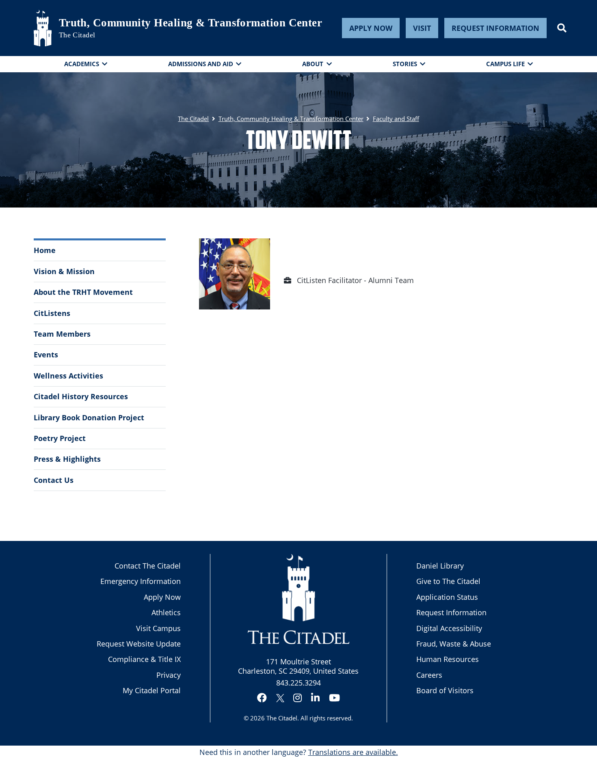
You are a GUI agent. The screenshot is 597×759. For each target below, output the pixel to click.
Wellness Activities (68, 376)
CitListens (52, 313)
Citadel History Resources (81, 396)
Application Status (447, 597)
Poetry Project (60, 438)
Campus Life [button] (505, 64)
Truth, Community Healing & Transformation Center (190, 23)
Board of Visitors (445, 690)
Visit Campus (158, 628)
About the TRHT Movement (83, 292)
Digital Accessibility (449, 628)
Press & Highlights (67, 459)
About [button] (312, 64)
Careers (429, 675)
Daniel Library (440, 566)
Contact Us (54, 480)
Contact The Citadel (148, 566)
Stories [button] (405, 64)
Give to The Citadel (448, 581)
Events (46, 354)
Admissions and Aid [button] (200, 64)
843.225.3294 (298, 683)
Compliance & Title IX (144, 659)
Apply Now (370, 28)
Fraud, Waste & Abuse (453, 644)
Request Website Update (139, 644)
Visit (422, 28)
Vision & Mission (64, 271)
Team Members (62, 334)
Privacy (168, 675)
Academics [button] (81, 64)
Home (45, 250)
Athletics (166, 612)
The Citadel (281, 718)
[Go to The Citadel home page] (43, 28)
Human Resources (447, 659)
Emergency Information (140, 581)
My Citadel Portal (152, 690)
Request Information (495, 28)
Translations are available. (353, 752)
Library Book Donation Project (89, 417)
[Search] (562, 28)
